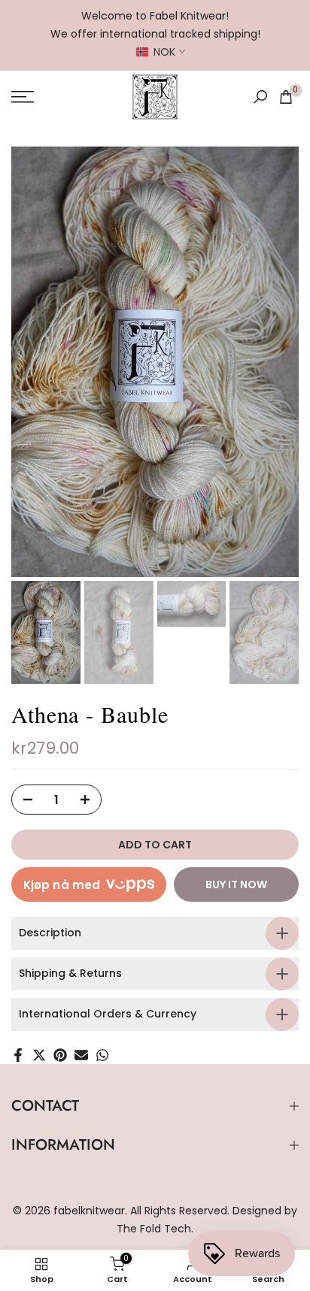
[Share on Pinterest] (60, 1055)
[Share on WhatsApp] (102, 1055)
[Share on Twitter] (39, 1055)
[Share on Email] (81, 1055)
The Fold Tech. (155, 1228)
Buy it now (236, 884)
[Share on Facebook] (18, 1055)
